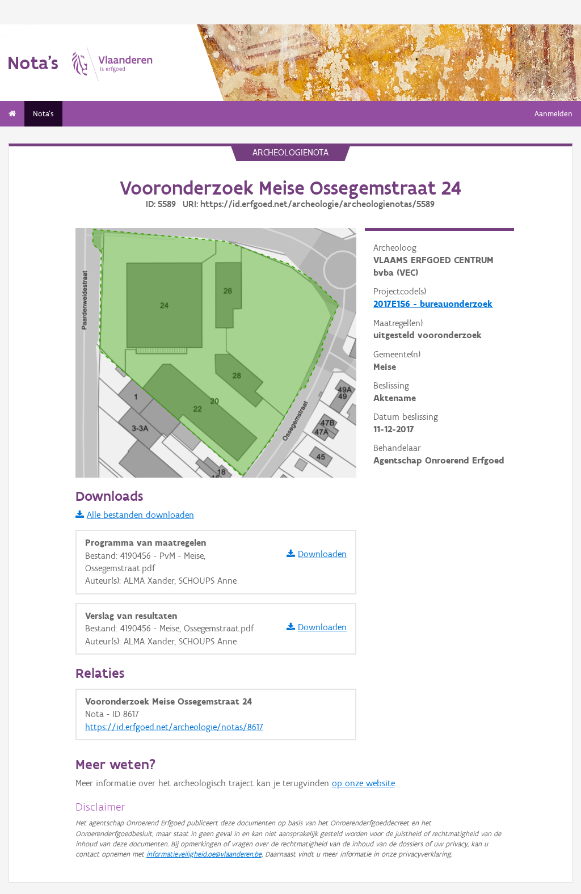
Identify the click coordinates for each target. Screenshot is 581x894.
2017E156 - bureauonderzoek (432, 303)
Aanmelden (553, 114)
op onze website (363, 783)
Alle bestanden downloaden (140, 514)
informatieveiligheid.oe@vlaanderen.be (204, 854)
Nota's (43, 114)
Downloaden (322, 554)
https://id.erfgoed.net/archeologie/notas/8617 (174, 727)
